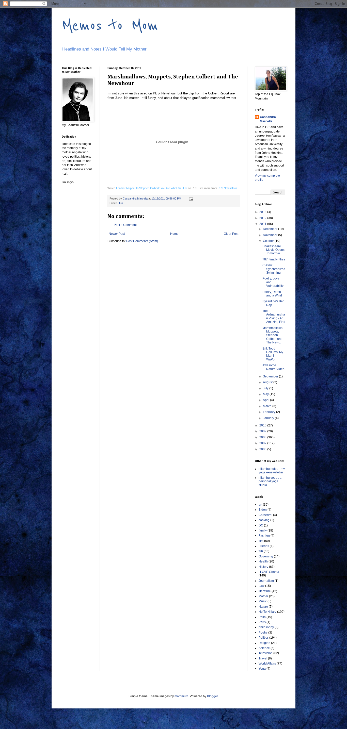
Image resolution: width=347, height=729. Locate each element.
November (270, 235)
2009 (263, 431)
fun (121, 203)
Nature (263, 606)
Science (264, 648)
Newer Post (117, 234)
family (263, 530)
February (269, 412)
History (263, 567)
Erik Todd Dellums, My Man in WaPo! (272, 354)
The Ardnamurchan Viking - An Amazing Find (273, 316)
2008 (263, 437)
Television (266, 653)
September (271, 376)
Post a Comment (125, 225)
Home (174, 234)
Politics (264, 637)
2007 (263, 443)
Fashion (264, 535)
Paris (262, 622)
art (260, 504)
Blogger (212, 696)
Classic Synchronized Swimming (273, 268)
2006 (263, 449)
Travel (263, 658)
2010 (263, 425)
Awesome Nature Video (273, 367)
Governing (266, 556)
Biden (263, 509)
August (268, 382)
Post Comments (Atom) (142, 241)
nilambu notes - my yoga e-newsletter (272, 470)
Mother (263, 596)
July (266, 388)
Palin (262, 617)
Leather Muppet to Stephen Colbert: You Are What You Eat (151, 188)
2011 (263, 224)
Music (263, 601)
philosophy (266, 627)
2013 (263, 212)
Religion (264, 643)
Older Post (231, 234)
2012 (263, 218)
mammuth (181, 696)
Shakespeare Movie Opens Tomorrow (273, 249)
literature (265, 591)
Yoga (262, 668)
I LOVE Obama (269, 572)
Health (263, 561)
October (269, 241)
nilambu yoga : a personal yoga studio (270, 481)
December (270, 229)
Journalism (266, 581)
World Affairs (267, 663)
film (261, 541)
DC (261, 525)
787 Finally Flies (273, 259)
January (269, 418)
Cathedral (265, 515)
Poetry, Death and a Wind (272, 293)
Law (261, 586)
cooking (264, 520)
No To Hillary (267, 612)
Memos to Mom (110, 26)
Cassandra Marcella (268, 119)
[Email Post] (190, 198)
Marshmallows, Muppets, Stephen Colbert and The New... (272, 335)
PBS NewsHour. (228, 188)
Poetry (263, 632)
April (266, 400)
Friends (264, 546)
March (267, 406)
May (266, 394)
